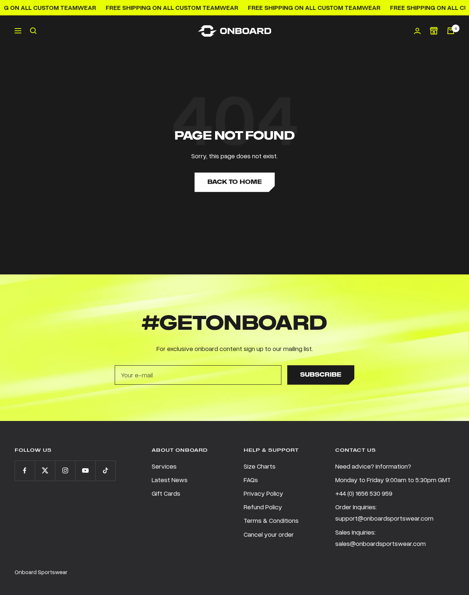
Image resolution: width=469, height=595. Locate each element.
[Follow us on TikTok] (105, 471)
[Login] (417, 31)
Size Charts (260, 466)
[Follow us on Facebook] (25, 471)
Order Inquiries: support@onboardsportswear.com (384, 512)
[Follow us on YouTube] (85, 471)
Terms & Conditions (271, 520)
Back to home (234, 182)
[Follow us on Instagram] (65, 471)
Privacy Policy (263, 493)
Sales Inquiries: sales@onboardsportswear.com (380, 537)
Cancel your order (269, 534)
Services (164, 466)
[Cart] (450, 30)
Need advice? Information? (373, 466)
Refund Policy (263, 507)
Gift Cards (166, 493)
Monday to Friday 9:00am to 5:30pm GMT (393, 480)
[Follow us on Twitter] (45, 471)
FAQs (251, 480)
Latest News (170, 480)
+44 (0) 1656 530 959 (363, 493)
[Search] (33, 30)
